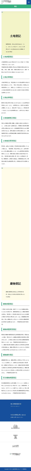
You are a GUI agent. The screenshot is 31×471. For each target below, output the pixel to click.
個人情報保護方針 (15, 428)
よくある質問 (15, 445)
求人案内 (15, 427)
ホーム (15, 425)
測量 (15, 437)
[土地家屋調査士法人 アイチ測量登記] (7, 2)
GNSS (15, 438)
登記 (15, 436)
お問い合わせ (15, 446)
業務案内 (15, 435)
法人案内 (15, 426)
